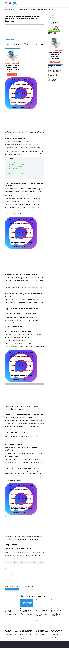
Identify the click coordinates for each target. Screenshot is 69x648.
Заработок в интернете (11, 9)
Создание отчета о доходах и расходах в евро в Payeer (56, 610)
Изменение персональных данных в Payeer (11, 631)
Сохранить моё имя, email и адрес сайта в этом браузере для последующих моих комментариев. (24, 586)
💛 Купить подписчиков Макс (55, 69)
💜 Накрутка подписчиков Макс (55, 67)
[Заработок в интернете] (54, 79)
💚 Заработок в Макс (53, 75)
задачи (39, 479)
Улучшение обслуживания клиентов (16, 162)
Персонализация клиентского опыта (16, 164)
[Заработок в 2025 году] (54, 78)
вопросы (17, 151)
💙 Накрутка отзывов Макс (54, 70)
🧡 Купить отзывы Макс (53, 71)
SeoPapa (33, 9)
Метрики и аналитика (13, 171)
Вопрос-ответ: (11, 175)
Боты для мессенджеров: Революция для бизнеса (19, 161)
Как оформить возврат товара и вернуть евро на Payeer (26, 631)
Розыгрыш (40, 9)
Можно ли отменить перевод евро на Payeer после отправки (42, 631)
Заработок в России (24, 9)
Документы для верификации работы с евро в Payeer (26, 610)
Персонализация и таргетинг (16, 169)
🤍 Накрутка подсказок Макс (55, 72)
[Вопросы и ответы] (52, 81)
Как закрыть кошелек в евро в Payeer (57, 631)
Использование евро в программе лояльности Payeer (42, 610)
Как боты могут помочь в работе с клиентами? (22, 176)
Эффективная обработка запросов (16, 166)
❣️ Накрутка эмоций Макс (54, 74)
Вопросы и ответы (48, 9)
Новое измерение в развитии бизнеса (17, 173)
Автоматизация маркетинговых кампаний (17, 168)
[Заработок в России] (53, 80)
